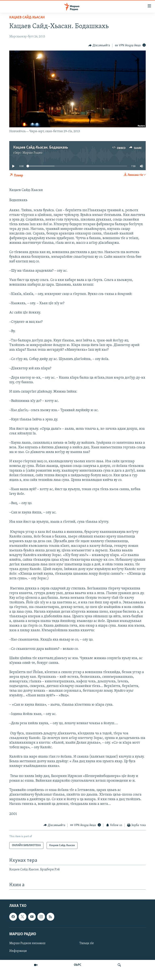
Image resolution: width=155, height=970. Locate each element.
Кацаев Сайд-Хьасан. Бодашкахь (40, 148)
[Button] (99, 45)
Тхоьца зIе (86, 943)
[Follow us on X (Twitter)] (22, 917)
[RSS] (50, 917)
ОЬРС (77, 965)
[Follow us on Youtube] (32, 917)
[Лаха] (119, 965)
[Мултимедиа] (36, 965)
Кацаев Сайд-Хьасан (27, 17)
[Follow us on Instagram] (41, 917)
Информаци (18, 951)
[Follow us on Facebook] (13, 917)
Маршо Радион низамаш (27, 943)
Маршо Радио (32, 152)
